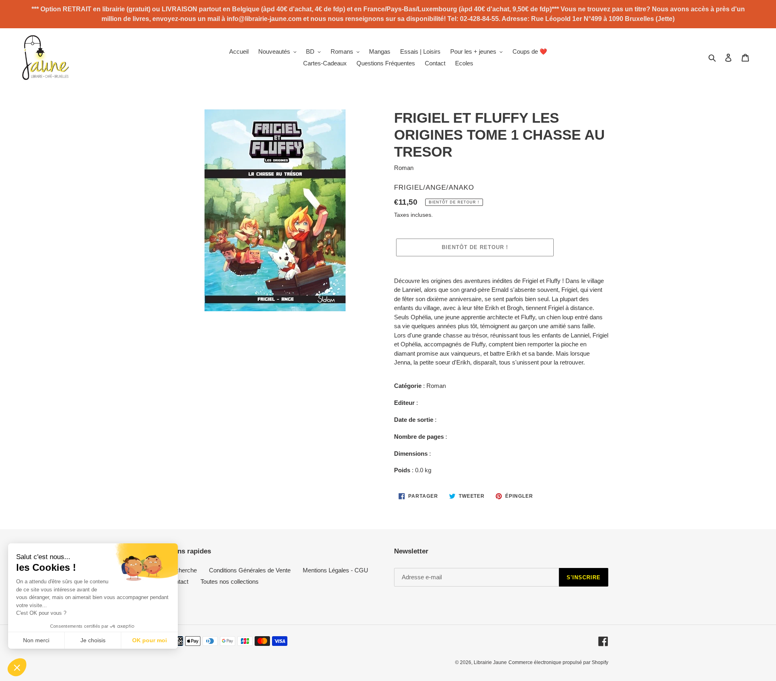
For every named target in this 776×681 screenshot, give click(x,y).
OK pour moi (149, 640)
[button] (17, 667)
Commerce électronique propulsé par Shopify (558, 662)
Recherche (182, 570)
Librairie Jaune (490, 662)
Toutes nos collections (229, 581)
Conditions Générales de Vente (250, 570)
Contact (178, 581)
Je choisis (92, 640)
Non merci (36, 640)
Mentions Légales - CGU (335, 570)
